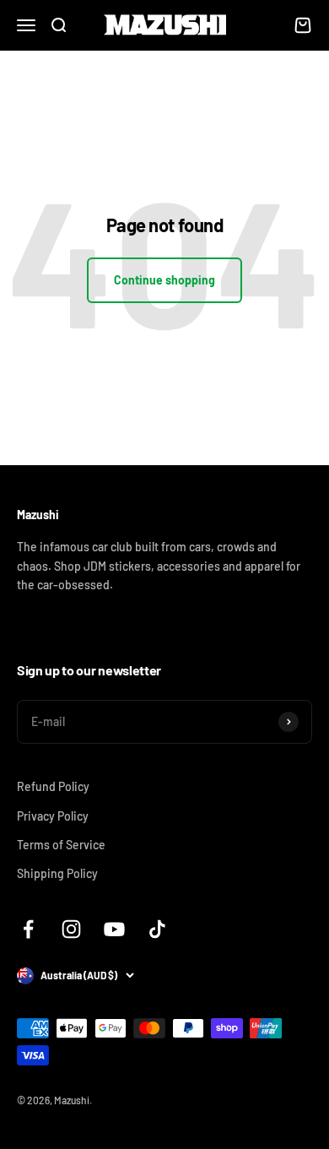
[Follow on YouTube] (114, 929)
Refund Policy (53, 786)
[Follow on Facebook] (28, 929)
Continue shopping (164, 280)
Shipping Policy (57, 873)
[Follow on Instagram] (71, 929)
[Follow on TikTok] (157, 929)
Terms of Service (61, 844)
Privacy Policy (53, 816)
